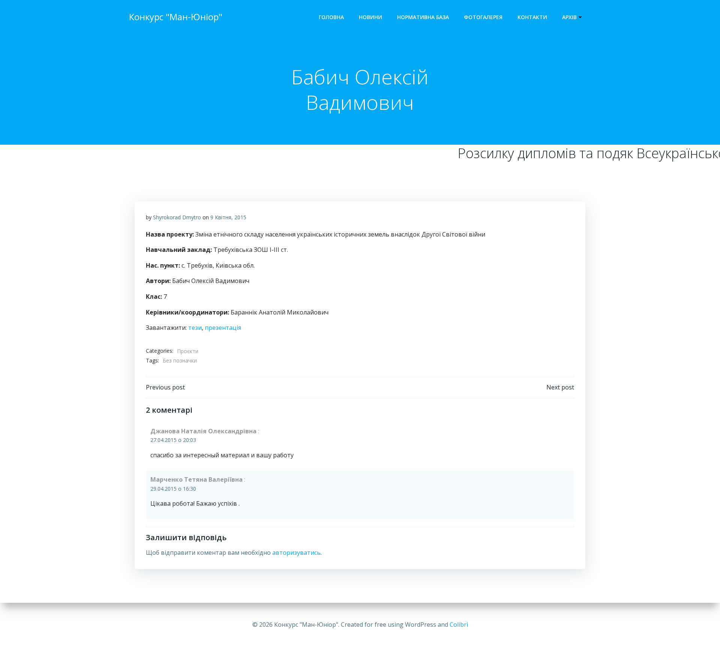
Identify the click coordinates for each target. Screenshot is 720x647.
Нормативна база (423, 17)
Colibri (459, 624)
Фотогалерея (483, 17)
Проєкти (187, 351)
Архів (569, 17)
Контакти (532, 17)
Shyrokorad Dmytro (177, 217)
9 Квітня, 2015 (228, 217)
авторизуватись (296, 552)
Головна (331, 17)
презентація (223, 328)
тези (195, 328)
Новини (370, 17)
